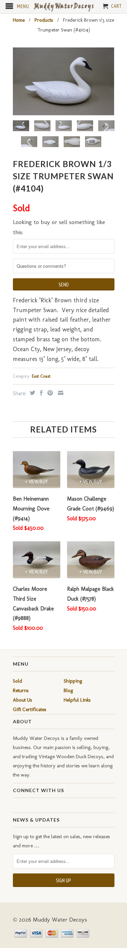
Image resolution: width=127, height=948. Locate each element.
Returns (21, 690)
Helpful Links (77, 700)
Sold (17, 681)
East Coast (41, 376)
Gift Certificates (29, 709)
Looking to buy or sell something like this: (59, 227)
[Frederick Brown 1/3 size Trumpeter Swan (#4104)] (63, 81)
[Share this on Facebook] (40, 393)
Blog (68, 690)
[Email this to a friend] (59, 393)
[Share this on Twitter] (31, 393)
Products (44, 20)
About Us (22, 700)
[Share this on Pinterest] (49, 393)
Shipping (73, 681)
